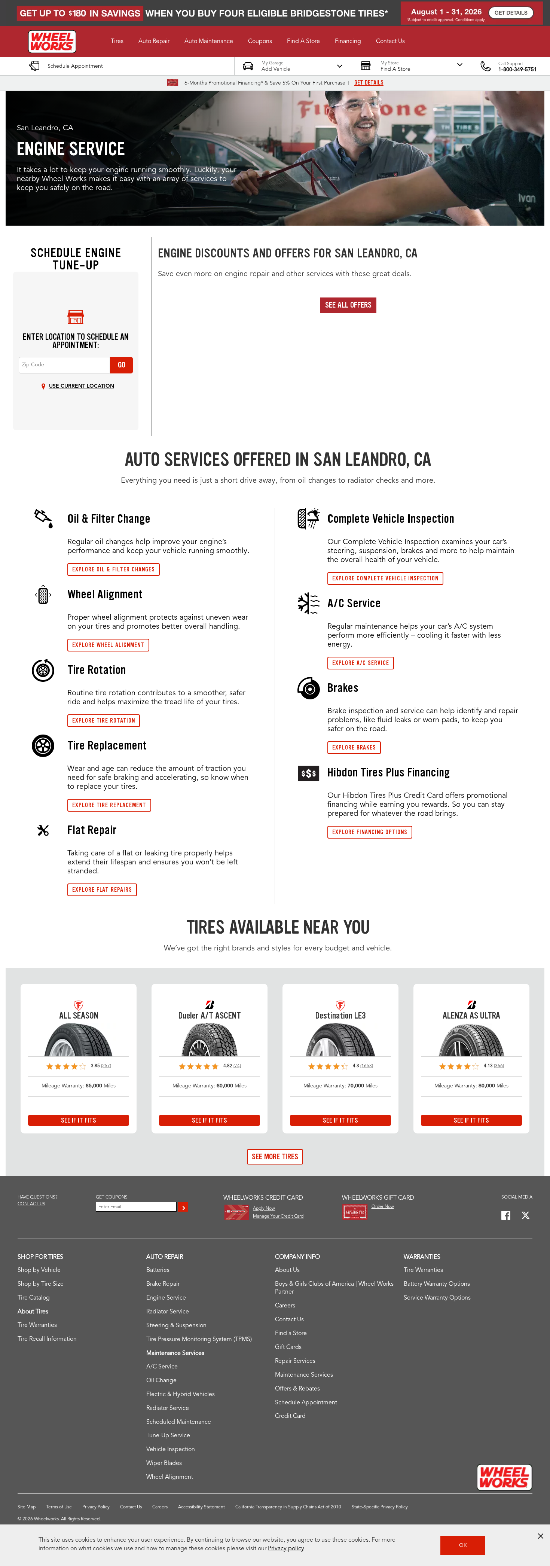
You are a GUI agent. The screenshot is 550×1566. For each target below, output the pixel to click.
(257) (106, 1066)
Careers (285, 1306)
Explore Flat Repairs (102, 890)
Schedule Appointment (306, 1403)
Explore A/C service (360, 663)
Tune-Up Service (168, 1436)
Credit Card (290, 1416)
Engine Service (166, 1298)
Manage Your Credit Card (278, 1216)
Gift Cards (288, 1347)
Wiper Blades (164, 1463)
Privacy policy (286, 1549)
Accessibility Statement (201, 1507)
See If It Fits (78, 1120)
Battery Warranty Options (437, 1284)
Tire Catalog (34, 1298)
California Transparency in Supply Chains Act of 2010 (288, 1507)
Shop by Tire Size (41, 1284)
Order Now (383, 1207)
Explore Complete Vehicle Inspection (385, 578)
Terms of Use (59, 1507)
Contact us (31, 1204)
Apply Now (264, 1208)
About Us (287, 1270)
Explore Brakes (354, 747)
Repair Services (295, 1361)
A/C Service (162, 1367)
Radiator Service (167, 1312)
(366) (499, 1066)
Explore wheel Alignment (108, 645)
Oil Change (161, 1381)
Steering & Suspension (176, 1326)
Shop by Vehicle (39, 1270)
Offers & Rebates (297, 1389)
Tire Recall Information (47, 1339)
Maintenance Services (304, 1375)
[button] (117, 41)
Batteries (157, 1270)
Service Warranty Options (437, 1298)
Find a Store (291, 1334)
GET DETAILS (369, 83)
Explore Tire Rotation (103, 720)
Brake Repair (163, 1284)
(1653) (366, 1066)
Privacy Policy (96, 1507)
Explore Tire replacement (109, 805)
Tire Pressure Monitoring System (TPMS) (199, 1340)
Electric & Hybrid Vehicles (180, 1395)
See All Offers (348, 305)
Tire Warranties (37, 1325)
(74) (237, 1066)
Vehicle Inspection (170, 1450)
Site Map (27, 1507)
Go (121, 365)
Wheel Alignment (169, 1477)
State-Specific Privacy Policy (380, 1507)
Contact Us (289, 1320)
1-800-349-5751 (517, 69)
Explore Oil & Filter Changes (113, 569)
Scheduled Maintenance (178, 1422)
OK (463, 1545)
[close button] (540, 1536)
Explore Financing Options (369, 832)
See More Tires (275, 1156)
